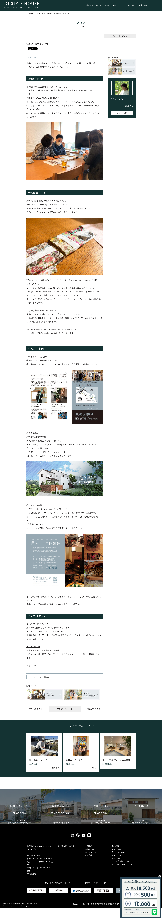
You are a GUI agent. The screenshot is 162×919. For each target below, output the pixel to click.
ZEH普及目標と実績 (120, 861)
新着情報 (88, 855)
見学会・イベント (50, 677)
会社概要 (115, 846)
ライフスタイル (34, 677)
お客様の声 (89, 849)
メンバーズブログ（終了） (123, 864)
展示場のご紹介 (33, 856)
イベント (116, 5)
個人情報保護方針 (54, 883)
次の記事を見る (93, 709)
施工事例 (88, 846)
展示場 (98, 5)
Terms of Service (20, 906)
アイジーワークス (119, 855)
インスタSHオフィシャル (37, 624)
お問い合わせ (91, 883)
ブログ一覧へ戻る (119, 36)
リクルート (73, 883)
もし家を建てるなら (144, 5)
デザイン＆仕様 (128, 5)
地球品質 (89, 5)
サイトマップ (110, 883)
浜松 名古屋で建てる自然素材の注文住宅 (103, 904)
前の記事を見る (35, 709)
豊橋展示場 (32, 874)
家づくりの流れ (118, 852)
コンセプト (32, 849)
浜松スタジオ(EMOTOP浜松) (39, 859)
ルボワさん (43, 98)
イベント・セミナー (93, 852)
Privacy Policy (7, 906)
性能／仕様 (116, 858)
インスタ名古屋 (33, 647)
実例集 (106, 5)
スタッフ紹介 (122, 113)
